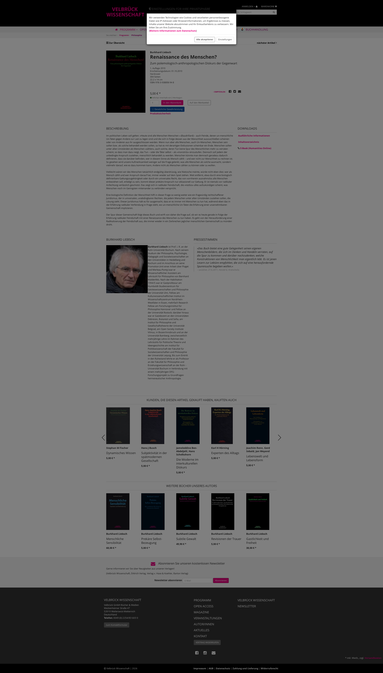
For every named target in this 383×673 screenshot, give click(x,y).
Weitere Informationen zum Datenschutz (173, 30)
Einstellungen (225, 39)
